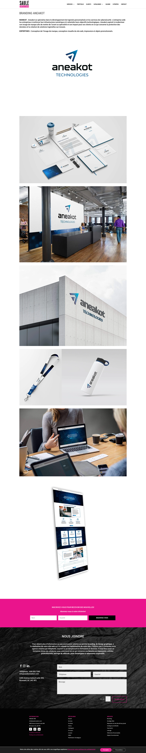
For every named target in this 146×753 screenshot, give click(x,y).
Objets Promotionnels (113, 735)
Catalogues (97, 4)
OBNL (69, 735)
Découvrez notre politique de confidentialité (81, 749)
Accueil (70, 718)
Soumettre (119, 699)
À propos (116, 4)
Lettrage (109, 730)
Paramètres (119, 750)
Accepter (106, 750)
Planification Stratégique (74, 737)
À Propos (70, 730)
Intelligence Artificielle (112, 726)
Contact (124, 4)
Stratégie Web (110, 721)
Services (70, 4)
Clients (88, 4)
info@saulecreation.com (29, 674)
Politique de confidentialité (36, 735)
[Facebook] (20, 666)
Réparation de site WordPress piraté (116, 723)
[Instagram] (24, 666)
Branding (109, 718)
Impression (110, 728)
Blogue (108, 4)
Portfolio (80, 4)
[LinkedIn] (28, 666)
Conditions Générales (34, 732)
